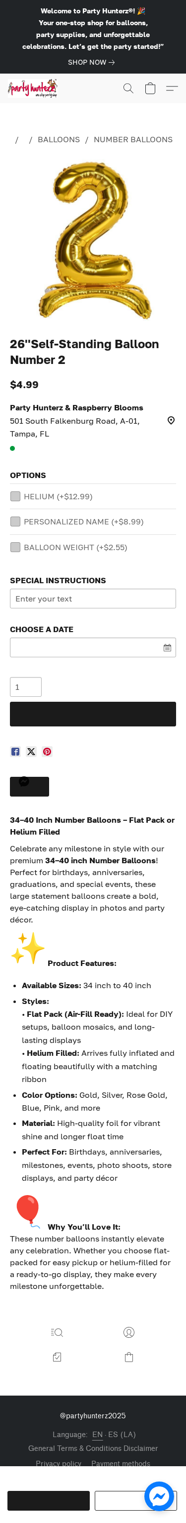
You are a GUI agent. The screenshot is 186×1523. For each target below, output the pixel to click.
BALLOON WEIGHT (75, 547)
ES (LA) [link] (122, 1435)
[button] (34, 88)
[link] (93, 62)
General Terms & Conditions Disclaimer (93, 1448)
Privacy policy (58, 1464)
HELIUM (58, 496)
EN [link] (97, 1435)
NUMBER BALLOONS (133, 139)
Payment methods (120, 1464)
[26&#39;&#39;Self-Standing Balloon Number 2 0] (93, 238)
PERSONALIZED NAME (84, 521)
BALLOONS (59, 139)
